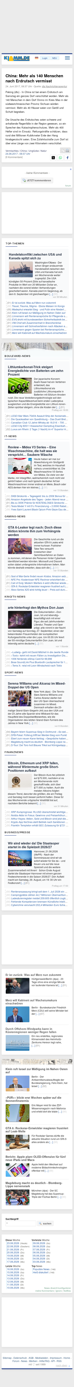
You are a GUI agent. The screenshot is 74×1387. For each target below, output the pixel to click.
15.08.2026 (13, 1272)
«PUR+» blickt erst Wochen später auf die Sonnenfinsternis (33, 1099)
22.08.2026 (13, 1246)
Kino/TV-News (15, 596)
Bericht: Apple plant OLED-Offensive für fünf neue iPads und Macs (36, 1158)
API (53, 1361)
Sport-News (14, 672)
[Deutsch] (37, 58)
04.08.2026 (39, 1258)
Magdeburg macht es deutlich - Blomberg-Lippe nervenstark (34, 1184)
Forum (15, 1361)
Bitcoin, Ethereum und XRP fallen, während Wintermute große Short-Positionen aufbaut (33, 767)
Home (67, 1357)
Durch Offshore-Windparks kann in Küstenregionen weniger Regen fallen (31, 1030)
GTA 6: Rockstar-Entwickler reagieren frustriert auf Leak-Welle (37, 1129)
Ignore (59, 1290)
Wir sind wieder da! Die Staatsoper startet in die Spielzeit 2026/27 (33, 845)
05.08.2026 (39, 1255)
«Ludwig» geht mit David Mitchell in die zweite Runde (39, 652)
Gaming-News (15, 516)
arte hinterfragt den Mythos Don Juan (36, 607)
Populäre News (41, 1269)
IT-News (11, 436)
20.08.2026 (13, 1252)
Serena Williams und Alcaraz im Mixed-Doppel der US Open (37, 685)
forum (68, 185)
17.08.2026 (13, 1261)
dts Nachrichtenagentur (54, 86)
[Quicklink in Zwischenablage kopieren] (63, 150)
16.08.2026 (13, 1269)
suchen (47, 1223)
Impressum (56, 1357)
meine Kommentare (44, 1290)
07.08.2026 (39, 1249)
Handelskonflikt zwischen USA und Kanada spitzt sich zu (35, 256)
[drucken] (67, 150)
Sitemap (7, 1357)
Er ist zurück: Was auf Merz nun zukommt (34, 302)
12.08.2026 (13, 1281)
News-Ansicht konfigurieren (57, 1287)
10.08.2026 (13, 1287)
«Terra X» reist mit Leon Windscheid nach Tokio (36, 665)
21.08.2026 (13, 1249)
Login (44, 58)
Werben (33, 1361)
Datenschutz (20, 1357)
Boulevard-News (17, 355)
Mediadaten (41, 1357)
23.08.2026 (13, 1243)
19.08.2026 (13, 1255)
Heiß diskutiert (40, 1272)
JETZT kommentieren (39, 180)
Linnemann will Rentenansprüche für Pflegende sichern (42, 316)
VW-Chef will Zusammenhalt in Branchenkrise (36, 322)
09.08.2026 (39, 1243)
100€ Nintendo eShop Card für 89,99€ (31, 658)
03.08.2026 (39, 1261)
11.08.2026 (13, 1284)
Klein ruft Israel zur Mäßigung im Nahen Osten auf (38, 312)
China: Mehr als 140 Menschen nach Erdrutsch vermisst (34, 78)
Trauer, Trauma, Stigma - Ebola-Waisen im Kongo (38, 306)
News (24, 1361)
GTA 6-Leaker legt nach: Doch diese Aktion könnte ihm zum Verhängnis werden (35, 531)
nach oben (61, 1365)
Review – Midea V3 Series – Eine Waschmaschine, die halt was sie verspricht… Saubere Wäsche (32, 451)
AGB (31, 1357)
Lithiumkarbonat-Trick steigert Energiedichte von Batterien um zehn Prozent (35, 371)
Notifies (67, 1290)
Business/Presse (17, 832)
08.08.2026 (39, 1246)
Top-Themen (15, 243)
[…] (51, 294)
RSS (59, 1361)
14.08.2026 (13, 1275)
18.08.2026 (13, 1258)
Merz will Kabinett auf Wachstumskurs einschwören (39, 332)
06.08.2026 (39, 1252)
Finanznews (14, 752)
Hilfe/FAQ (44, 1361)
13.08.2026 (13, 1278)
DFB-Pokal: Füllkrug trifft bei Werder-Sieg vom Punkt (39, 735)
